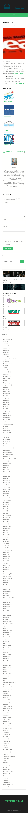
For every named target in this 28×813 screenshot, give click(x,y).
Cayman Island (7, 424)
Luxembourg (6, 574)
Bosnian (5, 404)
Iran (4, 530)
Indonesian (6, 528)
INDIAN (5, 524)
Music (4, 611)
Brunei (5, 409)
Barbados (5, 387)
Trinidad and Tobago (8, 756)
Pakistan (5, 643)
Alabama (5, 343)
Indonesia (5, 526)
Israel (4, 537)
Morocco (5, 606)
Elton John (6, 472)
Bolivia (5, 400)
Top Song (5, 752)
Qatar (4, 669)
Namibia (5, 617)
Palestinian (6, 645)
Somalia (5, 702)
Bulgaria (5, 411)
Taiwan (5, 732)
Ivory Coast (6, 541)
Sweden (5, 726)
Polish (5, 660)
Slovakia (5, 697)
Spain (4, 710)
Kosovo (5, 556)
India (4, 521)
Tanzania (5, 739)
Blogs (4, 398)
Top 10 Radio (6, 749)
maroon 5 (5, 589)
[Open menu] (14, 15)
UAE (4, 763)
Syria (4, 730)
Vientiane (5, 780)
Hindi (4, 511)
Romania (5, 676)
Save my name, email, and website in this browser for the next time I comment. (14, 243)
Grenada (5, 498)
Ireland (5, 535)
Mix (4, 600)
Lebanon (5, 565)
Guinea (5, 502)
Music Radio (6, 615)
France (5, 482)
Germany (5, 491)
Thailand (5, 741)
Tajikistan (5, 734)
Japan (5, 545)
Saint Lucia (6, 684)
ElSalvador (6, 469)
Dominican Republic (8, 459)
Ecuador (5, 463)
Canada (5, 419)
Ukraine (5, 769)
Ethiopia (5, 478)
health (5, 508)
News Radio (6, 630)
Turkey (5, 760)
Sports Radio (6, 717)
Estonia (5, 476)
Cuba (4, 443)
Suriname (5, 723)
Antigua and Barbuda (8, 359)
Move (4, 608)
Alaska (5, 346)
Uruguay (5, 773)
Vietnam (5, 782)
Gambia (5, 485)
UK (4, 767)
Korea (4, 554)
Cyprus (5, 445)
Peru (4, 652)
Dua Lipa (5, 461)
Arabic (5, 361)
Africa (4, 341)
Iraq (4, 532)
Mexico (5, 595)
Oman (4, 639)
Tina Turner (6, 743)
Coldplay (5, 430)
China (4, 428)
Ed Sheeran (6, 465)
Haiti (4, 506)
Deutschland (6, 452)
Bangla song (6, 382)
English (5, 474)
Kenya (5, 552)
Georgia (5, 489)
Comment (6, 202)
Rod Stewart (6, 673)
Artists (5, 367)
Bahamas (5, 378)
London (5, 571)
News (4, 626)
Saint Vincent (6, 687)
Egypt (4, 467)
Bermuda (5, 393)
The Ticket (5, 327)
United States (6, 771)
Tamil (4, 736)
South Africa (6, 706)
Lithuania (5, 569)
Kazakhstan (6, 550)
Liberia (5, 567)
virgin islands (6, 784)
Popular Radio (7, 663)
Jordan (5, 548)
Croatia (5, 441)
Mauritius (5, 593)
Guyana (5, 504)
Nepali (5, 619)
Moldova (5, 602)
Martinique (6, 591)
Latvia (4, 561)
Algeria (5, 350)
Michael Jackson (7, 597)
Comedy (5, 435)
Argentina (5, 363)
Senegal (5, 691)
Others (5, 641)
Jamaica (5, 543)
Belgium (5, 391)
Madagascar (6, 578)
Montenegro (6, 604)
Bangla (5, 380)
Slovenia (5, 700)
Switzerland (6, 728)
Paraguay (5, 650)
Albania (5, 348)
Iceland (5, 519)
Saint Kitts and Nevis (8, 682)
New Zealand (6, 624)
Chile (4, 426)
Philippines (6, 654)
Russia (5, 678)
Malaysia (5, 582)
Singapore (6, 695)
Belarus (5, 389)
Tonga (5, 747)
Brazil (4, 406)
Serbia (5, 693)
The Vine (5, 304)
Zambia (5, 786)
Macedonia (6, 576)
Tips (4, 745)
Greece (5, 495)
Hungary (5, 517)
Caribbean (6, 422)
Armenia (5, 365)
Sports (5, 713)
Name (5, 219)
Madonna (5, 580)
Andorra (5, 354)
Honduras (5, 513)
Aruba (4, 369)
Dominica (5, 456)
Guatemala (6, 500)
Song (4, 704)
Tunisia (5, 758)
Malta (4, 587)
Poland (5, 658)
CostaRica (6, 439)
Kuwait (5, 558)
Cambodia (6, 415)
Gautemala (6, 487)
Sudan (5, 721)
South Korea (6, 708)
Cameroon (6, 417)
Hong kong (6, 515)
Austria (5, 374)
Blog (4, 396)
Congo (5, 437)
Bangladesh (6, 385)
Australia (5, 372)
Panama (5, 647)
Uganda (5, 765)
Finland (5, 480)
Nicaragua (6, 632)
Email (5, 226)
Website (5, 234)
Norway (5, 637)
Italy (4, 539)
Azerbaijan (6, 376)
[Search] (22, 261)
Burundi (5, 413)
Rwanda (5, 680)
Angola (5, 356)
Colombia (5, 432)
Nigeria (5, 634)
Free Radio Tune (14, 801)
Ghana (5, 493)
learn (4, 563)
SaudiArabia (6, 689)
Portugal (5, 665)
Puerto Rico (6, 667)
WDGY (4, 316)
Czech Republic (7, 448)
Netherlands (6, 621)
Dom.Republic (7, 454)
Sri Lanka (5, 719)
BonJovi (5, 402)
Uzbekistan (6, 776)
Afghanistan (6, 339)
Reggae (5, 671)
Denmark (5, 450)
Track (4, 754)
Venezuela (6, 778)
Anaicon (5, 352)
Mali (4, 584)
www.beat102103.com (19, 73)
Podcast (5, 656)
